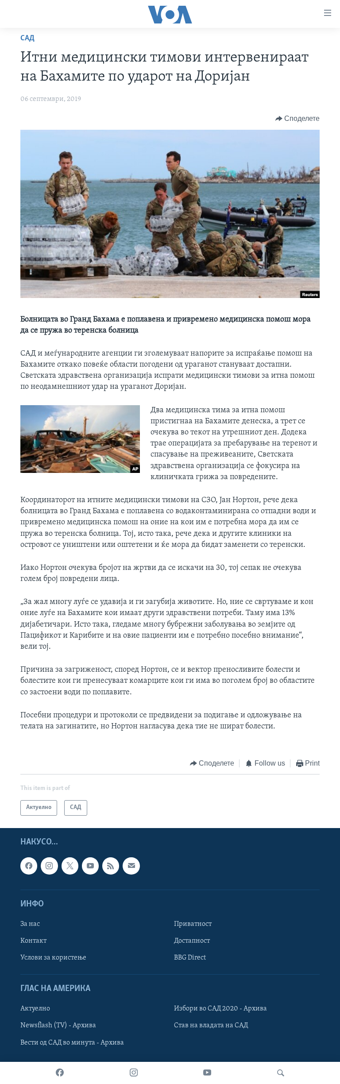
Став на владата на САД (211, 1025)
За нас (30, 924)
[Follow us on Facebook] (28, 865)
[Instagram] (133, 1073)
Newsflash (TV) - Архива (58, 1025)
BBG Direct (190, 957)
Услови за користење (53, 957)
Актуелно (35, 1008)
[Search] (280, 1073)
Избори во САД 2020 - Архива (220, 1008)
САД (27, 39)
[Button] (297, 118)
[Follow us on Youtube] (90, 865)
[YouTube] (207, 1073)
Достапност (192, 941)
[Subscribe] (131, 865)
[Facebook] (59, 1073)
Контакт (33, 941)
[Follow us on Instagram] (49, 865)
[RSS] (110, 865)
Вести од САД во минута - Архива (72, 1042)
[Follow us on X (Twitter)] (70, 865)
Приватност (193, 924)
